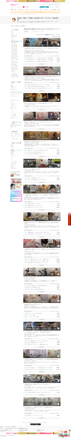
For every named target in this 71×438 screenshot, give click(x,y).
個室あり (12, 154)
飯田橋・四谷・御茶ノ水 (15, 75)
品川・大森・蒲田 (14, 53)
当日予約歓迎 (12, 151)
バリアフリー (12, 165)
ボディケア (18, 14)
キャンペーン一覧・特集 (52, 9)
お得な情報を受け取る (51, 4)
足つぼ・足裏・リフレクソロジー (15, 100)
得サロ (12, 127)
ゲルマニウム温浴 (13, 115)
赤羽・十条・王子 (14, 57)
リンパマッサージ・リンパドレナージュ (16, 93)
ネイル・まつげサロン (21, 9)
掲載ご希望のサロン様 (57, 4)
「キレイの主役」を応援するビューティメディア (6, 430)
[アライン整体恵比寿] (16, 175)
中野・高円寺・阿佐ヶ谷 (15, 52)
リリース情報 (42, 422)
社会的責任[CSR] (10, 435)
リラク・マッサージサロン (33, 9)
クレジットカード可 (13, 161)
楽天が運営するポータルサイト (40, 430)
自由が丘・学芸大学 (14, 42)
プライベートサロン (13, 155)
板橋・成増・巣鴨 (14, 64)
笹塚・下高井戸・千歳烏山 (15, 76)
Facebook (45, 422)
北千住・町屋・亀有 (14, 45)
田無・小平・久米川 (14, 67)
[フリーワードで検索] (24, 7)
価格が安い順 (52, 34)
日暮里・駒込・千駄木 (14, 56)
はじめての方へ (43, 4)
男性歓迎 (12, 166)
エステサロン (27, 9)
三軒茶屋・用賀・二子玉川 (15, 61)
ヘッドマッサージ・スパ (14, 116)
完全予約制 (30, 14)
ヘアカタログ (40, 9)
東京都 (21, 14)
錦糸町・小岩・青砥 (14, 46)
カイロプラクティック (14, 89)
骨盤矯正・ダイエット (14, 86)
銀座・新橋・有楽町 (14, 35)
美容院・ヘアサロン (13, 9)
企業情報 (1, 435)
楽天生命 (56, 2)
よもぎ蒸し (12, 104)
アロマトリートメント (14, 96)
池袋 (12, 34)
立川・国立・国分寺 (14, 49)
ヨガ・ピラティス (13, 105)
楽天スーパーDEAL (13, 126)
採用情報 (14, 435)
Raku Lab (58, 9)
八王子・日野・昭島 (14, 50)
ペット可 (12, 158)
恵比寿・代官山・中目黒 (25, 14)
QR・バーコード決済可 (14, 162)
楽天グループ (53, 2)
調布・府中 (13, 71)
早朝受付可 (12, 146)
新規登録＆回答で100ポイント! (47, 2)
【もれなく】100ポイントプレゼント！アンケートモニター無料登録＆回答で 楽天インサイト (16, 428)
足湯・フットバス (13, 108)
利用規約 (29, 422)
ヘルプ (47, 4)
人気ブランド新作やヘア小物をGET (23, 430)
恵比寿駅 (34, 31)
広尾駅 (42, 31)
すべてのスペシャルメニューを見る (54, 82)
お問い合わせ (36, 422)
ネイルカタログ (46, 9)
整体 (11, 85)
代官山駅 (37, 31)
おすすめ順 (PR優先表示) (40, 34)
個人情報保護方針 (5, 435)
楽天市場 (59, 2)
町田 (12, 60)
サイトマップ (32, 422)
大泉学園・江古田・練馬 (15, 68)
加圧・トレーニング (13, 107)
